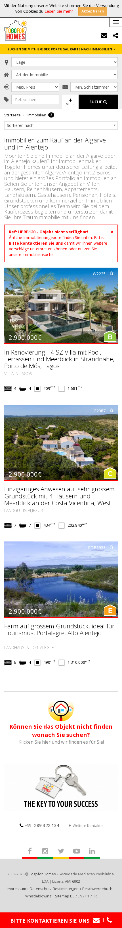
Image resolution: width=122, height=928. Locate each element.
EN (80, 896)
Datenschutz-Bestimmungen (54, 888)
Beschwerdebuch (97, 888)
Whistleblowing (38, 896)
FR (95, 896)
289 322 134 (42, 825)
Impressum (16, 888)
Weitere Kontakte (88, 825)
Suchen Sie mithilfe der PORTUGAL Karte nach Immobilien (60, 49)
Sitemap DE (65, 896)
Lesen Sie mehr (59, 11)
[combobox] (61, 125)
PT (87, 896)
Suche (96, 101)
